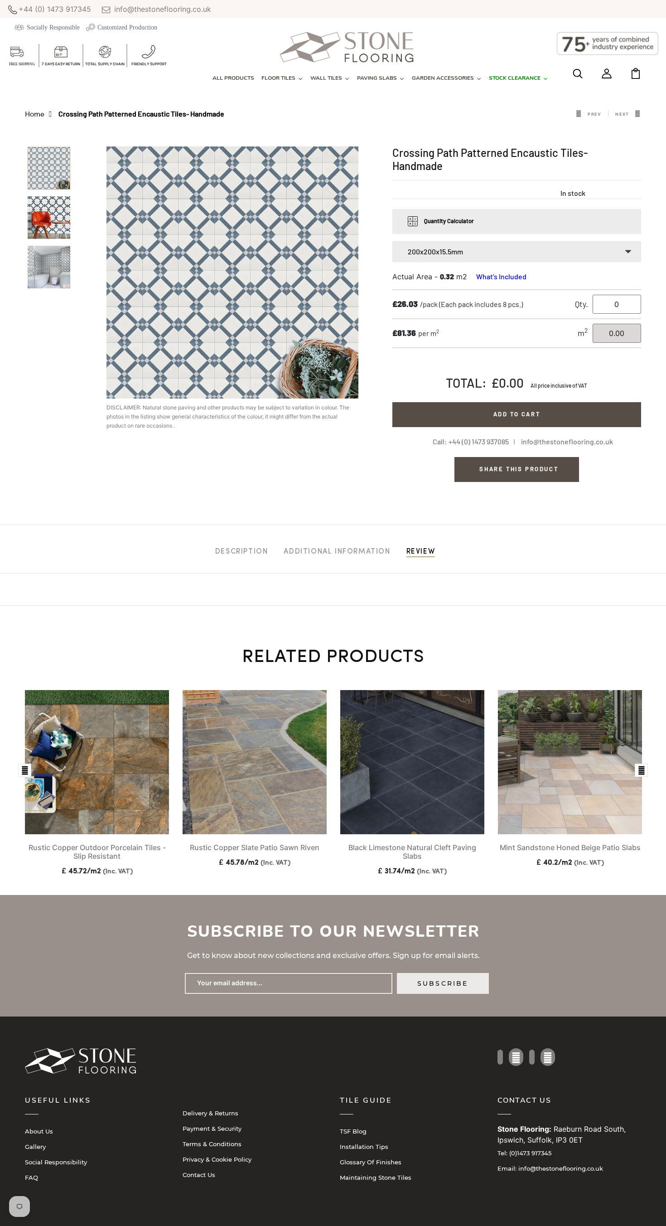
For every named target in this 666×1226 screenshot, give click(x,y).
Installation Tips (364, 1146)
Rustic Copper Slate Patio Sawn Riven (254, 847)
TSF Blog (353, 1131)
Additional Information (337, 551)
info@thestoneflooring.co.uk (161, 9)
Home (34, 113)
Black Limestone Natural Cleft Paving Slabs (412, 852)
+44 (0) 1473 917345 (55, 9)
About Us (39, 1131)
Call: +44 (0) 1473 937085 (471, 441)
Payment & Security (212, 1128)
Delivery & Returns (210, 1113)
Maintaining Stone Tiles (375, 1177)
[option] (49, 171)
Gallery (35, 1146)
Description (241, 551)
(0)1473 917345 (524, 1153)
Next (622, 114)
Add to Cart (517, 414)
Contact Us (199, 1174)
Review (420, 551)
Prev (595, 114)
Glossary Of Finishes (370, 1162)
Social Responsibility (56, 1162)
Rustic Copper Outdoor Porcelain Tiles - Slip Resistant (97, 852)
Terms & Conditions (212, 1144)
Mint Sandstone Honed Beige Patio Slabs (570, 847)
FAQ (31, 1177)
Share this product (518, 468)
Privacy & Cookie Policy (217, 1159)
